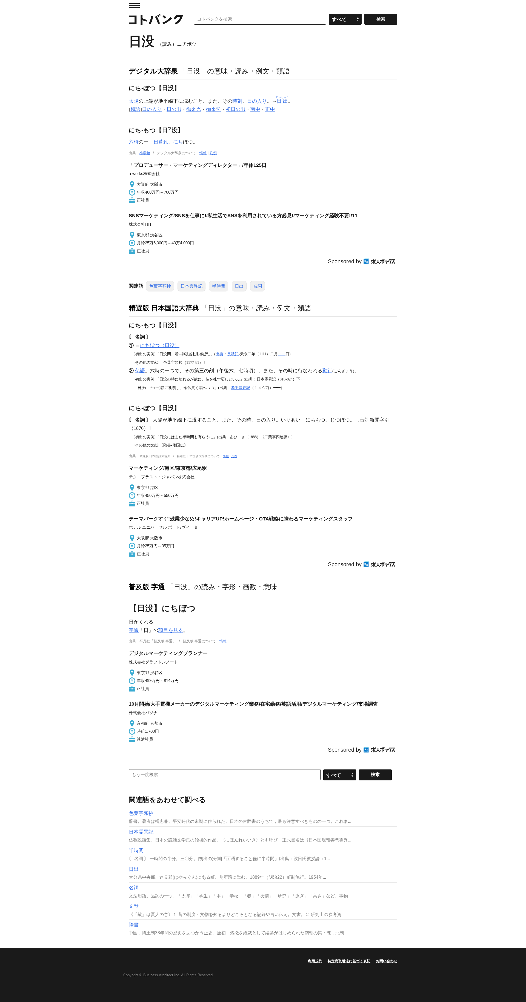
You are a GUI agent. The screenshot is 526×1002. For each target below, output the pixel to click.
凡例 (213, 153)
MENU (134, 5)
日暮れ (160, 142)
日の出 (174, 109)
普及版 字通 (147, 587)
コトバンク (156, 19)
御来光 (193, 109)
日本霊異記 (191, 286)
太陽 (134, 101)
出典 (219, 354)
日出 (239, 286)
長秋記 (233, 354)
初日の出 (235, 109)
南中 (255, 109)
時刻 (237, 101)
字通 (134, 630)
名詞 (257, 286)
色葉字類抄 (160, 286)
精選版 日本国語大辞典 (164, 308)
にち (178, 142)
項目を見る (170, 630)
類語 (135, 109)
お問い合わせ (386, 961)
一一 (281, 354)
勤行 (327, 370)
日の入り (257, 101)
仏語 (140, 370)
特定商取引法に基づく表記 (349, 961)
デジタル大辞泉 (153, 71)
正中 (270, 109)
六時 (134, 142)
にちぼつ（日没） (159, 345)
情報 (203, 153)
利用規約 (315, 961)
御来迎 (213, 109)
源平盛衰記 (240, 387)
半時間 (218, 286)
